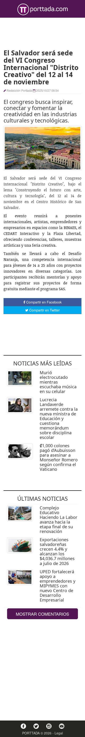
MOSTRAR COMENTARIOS (42, 614)
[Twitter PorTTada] (36, 726)
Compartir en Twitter (44, 310)
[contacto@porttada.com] (62, 726)
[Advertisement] (42, 33)
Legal (59, 733)
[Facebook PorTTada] (23, 726)
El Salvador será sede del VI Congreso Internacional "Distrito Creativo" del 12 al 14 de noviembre (41, 67)
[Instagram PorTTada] (49, 726)
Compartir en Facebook (43, 302)
